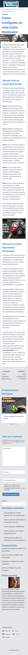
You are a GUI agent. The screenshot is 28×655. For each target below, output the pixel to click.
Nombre (6, 472)
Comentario (7, 448)
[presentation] (14, 405)
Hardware (5, 14)
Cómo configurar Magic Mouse (6, 375)
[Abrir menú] (23, 4)
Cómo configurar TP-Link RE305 (21, 375)
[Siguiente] (24, 410)
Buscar (4, 501)
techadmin (5, 548)
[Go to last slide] (4, 410)
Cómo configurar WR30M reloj (14, 526)
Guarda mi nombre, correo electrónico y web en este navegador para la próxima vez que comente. (14, 487)
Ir (24, 504)
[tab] (12, 424)
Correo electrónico (10, 480)
